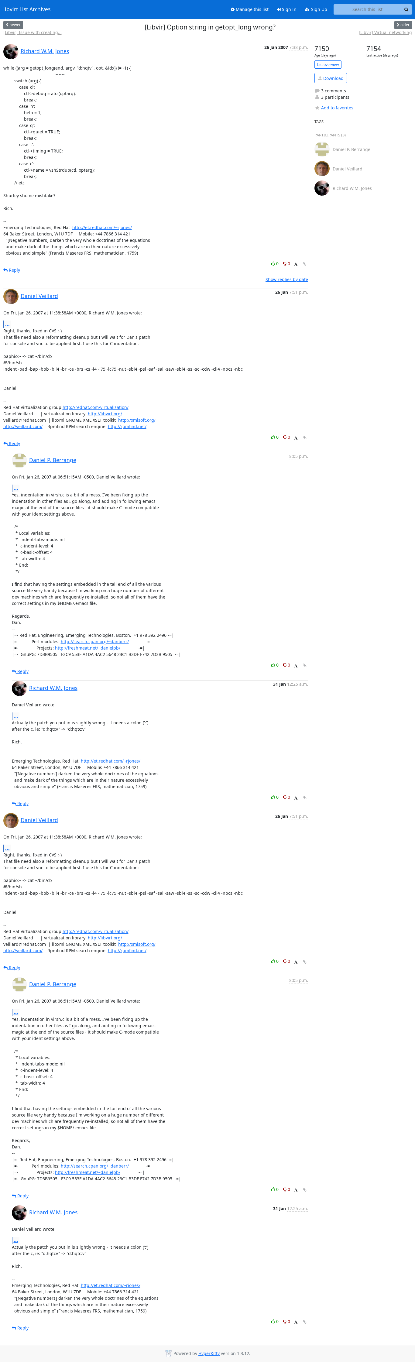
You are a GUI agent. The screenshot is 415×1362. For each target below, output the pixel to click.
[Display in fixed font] (296, 264)
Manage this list (252, 9)
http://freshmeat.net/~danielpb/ (87, 648)
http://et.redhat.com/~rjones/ (102, 227)
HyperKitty (209, 1353)
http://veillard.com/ (23, 426)
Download (333, 78)
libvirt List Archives (26, 9)
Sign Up (318, 9)
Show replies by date (287, 279)
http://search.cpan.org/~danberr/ (95, 641)
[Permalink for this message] (304, 264)
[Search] (406, 9)
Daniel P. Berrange (52, 460)
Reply (14, 270)
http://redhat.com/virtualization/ (96, 407)
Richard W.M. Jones (45, 51)
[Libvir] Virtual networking (385, 32)
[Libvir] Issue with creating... (32, 32)
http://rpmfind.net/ (127, 426)
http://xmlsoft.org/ (137, 420)
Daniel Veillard (39, 296)
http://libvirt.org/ (105, 414)
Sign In (289, 9)
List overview (328, 64)
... (7, 324)
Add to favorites (337, 108)
